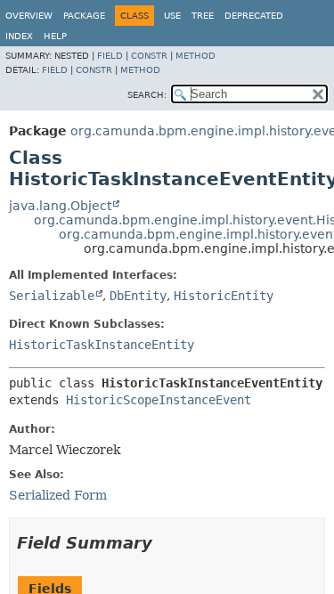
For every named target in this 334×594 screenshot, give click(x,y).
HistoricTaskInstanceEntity (101, 345)
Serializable (51, 296)
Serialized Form (58, 495)
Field (110, 56)
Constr (149, 56)
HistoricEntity (223, 296)
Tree (202, 15)
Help (55, 36)
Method (195, 56)
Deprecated (253, 15)
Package (84, 15)
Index (19, 36)
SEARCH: (147, 95)
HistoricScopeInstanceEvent (158, 400)
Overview (29, 15)
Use (172, 15)
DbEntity (138, 296)
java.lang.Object (60, 206)
